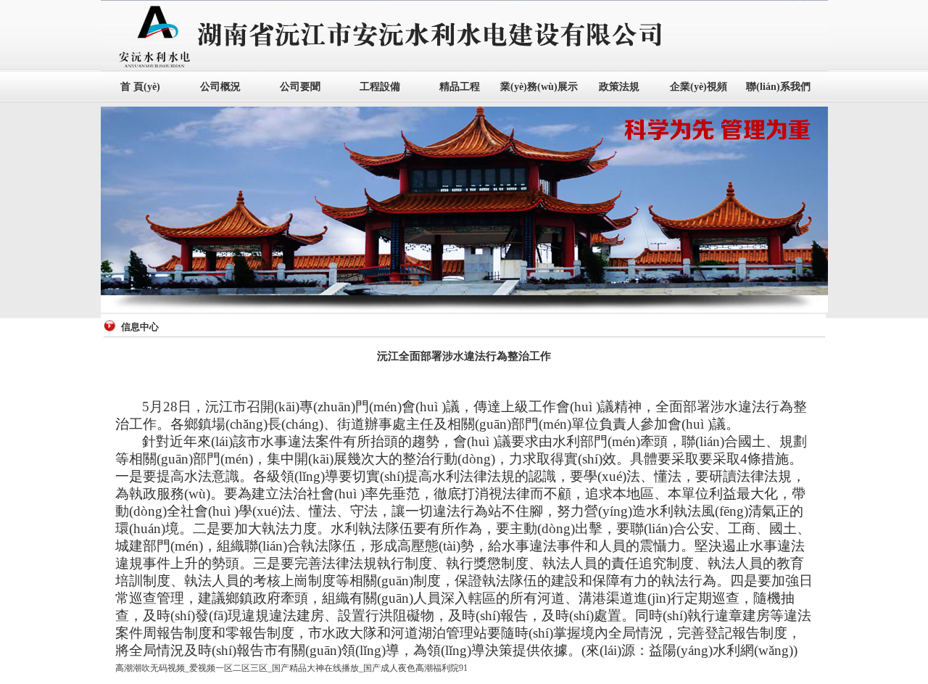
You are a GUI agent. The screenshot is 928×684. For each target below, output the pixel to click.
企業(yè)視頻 (698, 86)
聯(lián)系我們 (778, 86)
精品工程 (459, 86)
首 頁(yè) (140, 86)
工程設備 (380, 86)
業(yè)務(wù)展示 (539, 86)
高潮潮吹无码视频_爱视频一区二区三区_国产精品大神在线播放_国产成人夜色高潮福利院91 (291, 668)
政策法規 (619, 86)
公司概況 (220, 86)
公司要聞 (300, 86)
